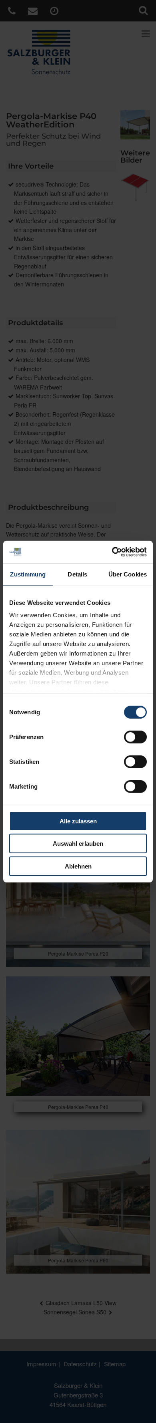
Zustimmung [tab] (28, 573)
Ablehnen (78, 866)
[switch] (135, 736)
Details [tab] (77, 573)
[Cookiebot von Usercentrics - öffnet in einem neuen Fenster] (112, 552)
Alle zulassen (78, 820)
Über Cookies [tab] (127, 573)
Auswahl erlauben (78, 843)
